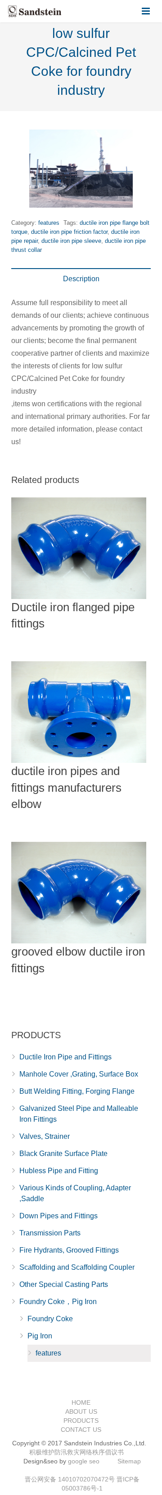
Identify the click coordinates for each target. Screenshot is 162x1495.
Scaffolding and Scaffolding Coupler (77, 1267)
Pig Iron (39, 1336)
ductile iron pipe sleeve (71, 240)
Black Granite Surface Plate (63, 1153)
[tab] (81, 279)
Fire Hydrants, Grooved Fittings (69, 1250)
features (48, 222)
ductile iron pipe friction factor (69, 231)
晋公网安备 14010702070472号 (70, 1479)
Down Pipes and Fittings (58, 1216)
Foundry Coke (50, 1319)
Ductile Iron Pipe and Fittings (65, 1057)
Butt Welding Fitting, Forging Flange (77, 1091)
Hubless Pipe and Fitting (58, 1171)
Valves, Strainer (44, 1136)
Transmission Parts (50, 1233)
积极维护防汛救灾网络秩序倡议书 (76, 1452)
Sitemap (129, 1461)
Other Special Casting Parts (63, 1284)
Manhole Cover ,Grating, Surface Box (78, 1074)
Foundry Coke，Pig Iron (58, 1301)
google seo (83, 1461)
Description (81, 279)
